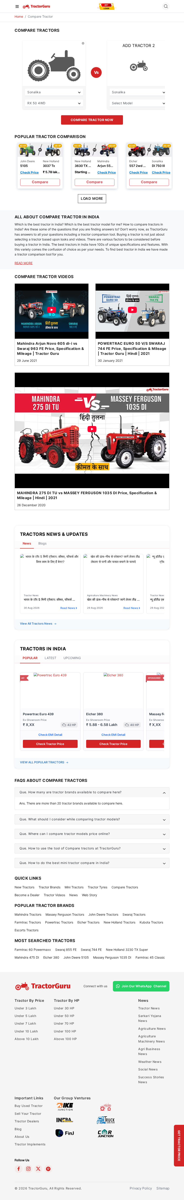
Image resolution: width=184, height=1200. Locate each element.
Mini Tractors (74, 887)
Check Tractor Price (50, 744)
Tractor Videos (54, 895)
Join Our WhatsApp (144, 986)
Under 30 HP (64, 1008)
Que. (71, 792)
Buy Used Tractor (29, 1106)
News (73, 895)
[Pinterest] (48, 1169)
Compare (40, 182)
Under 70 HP (64, 1023)
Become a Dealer (27, 895)
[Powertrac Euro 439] (50, 675)
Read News (67, 608)
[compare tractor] (40, 149)
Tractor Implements (30, 1144)
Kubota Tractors (151, 922)
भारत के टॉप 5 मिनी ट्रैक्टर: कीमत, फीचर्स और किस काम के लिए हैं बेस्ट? (50, 599)
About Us (22, 1136)
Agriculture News (152, 1028)
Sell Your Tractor (28, 1113)
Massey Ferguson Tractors (65, 914)
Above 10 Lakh (27, 1039)
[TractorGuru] (36, 6)
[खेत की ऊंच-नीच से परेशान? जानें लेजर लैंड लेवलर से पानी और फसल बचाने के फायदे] (113, 559)
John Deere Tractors (103, 914)
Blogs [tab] (42, 543)
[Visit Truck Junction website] (105, 1120)
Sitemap (162, 1188)
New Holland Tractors (119, 922)
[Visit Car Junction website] (105, 1133)
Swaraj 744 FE (91, 949)
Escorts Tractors (26, 930)
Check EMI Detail (50, 734)
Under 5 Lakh (25, 1016)
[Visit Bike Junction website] (65, 1107)
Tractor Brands (49, 887)
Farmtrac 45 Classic (150, 957)
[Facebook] (19, 1169)
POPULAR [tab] (30, 658)
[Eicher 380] (113, 675)
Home (19, 16)
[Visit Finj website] (65, 1133)
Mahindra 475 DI (27, 957)
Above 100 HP (65, 1039)
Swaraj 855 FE (66, 949)
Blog (18, 1129)
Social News (148, 1069)
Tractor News (149, 1008)
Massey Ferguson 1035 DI (112, 957)
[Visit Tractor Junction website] (105, 1107)
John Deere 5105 (76, 957)
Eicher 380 (94, 714)
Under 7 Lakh (25, 1023)
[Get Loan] (106, 6)
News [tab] (27, 543)
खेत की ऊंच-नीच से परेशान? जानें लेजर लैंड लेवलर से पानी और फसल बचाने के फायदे (113, 599)
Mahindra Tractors (28, 914)
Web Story (89, 895)
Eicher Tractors (88, 922)
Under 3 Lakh (25, 1008)
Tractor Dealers (27, 1121)
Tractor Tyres (97, 887)
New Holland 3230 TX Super (127, 949)
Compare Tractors (125, 887)
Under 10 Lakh (26, 1031)
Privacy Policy (141, 1188)
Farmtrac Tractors (28, 922)
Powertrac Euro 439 (38, 714)
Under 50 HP (64, 1016)
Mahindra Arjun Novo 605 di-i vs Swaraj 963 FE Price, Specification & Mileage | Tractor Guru (50, 348)
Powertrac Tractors (59, 922)
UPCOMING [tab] (72, 658)
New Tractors (24, 887)
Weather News (150, 1062)
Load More (92, 198)
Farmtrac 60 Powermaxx (33, 949)
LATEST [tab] (50, 658)
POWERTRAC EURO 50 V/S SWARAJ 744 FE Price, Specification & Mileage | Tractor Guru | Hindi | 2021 (132, 348)
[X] (38, 1169)
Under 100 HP (65, 1031)
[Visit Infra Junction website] (65, 1120)
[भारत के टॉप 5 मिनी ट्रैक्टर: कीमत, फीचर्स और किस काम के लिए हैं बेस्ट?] (50, 559)
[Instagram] (28, 1169)
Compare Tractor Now (92, 120)
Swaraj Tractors (134, 914)
